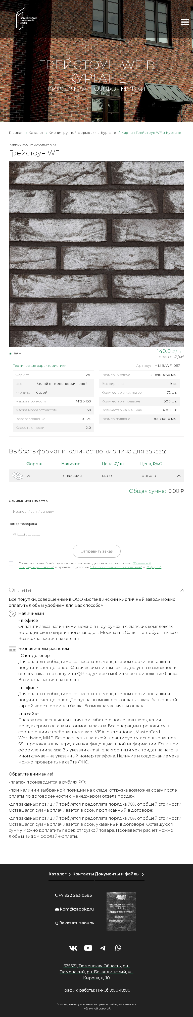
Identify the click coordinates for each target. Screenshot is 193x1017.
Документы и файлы (117, 874)
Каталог (58, 874)
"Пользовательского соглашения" (116, 567)
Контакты (83, 874)
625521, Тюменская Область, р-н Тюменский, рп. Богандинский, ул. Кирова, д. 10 (96, 972)
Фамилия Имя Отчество (28, 501)
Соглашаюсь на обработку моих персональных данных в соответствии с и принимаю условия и (90, 565)
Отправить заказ (96, 551)
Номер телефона (23, 524)
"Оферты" (154, 567)
